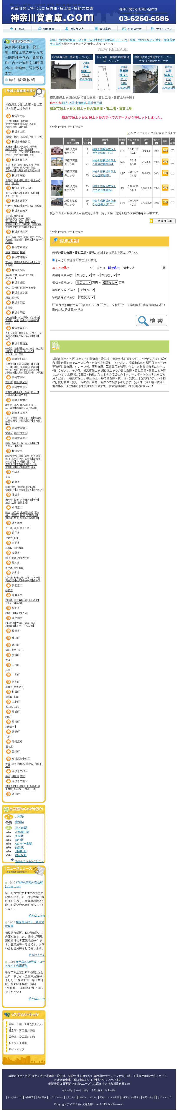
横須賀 (26, 467)
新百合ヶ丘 (17, 443)
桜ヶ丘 (9, 577)
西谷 (18, 193)
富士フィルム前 (24, 625)
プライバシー (56, 1097)
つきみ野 (35, 577)
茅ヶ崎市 (17, 522)
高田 (14, 236)
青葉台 (22, 333)
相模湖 (15, 776)
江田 (7, 338)
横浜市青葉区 (20, 328)
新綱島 (9, 242)
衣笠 (27, 456)
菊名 (32, 236)
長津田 (15, 287)
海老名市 (17, 595)
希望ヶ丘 (10, 278)
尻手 (24, 382)
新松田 (9, 696)
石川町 (33, 124)
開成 (7, 716)
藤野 (22, 776)
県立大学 (32, 464)
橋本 (7, 776)
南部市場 (36, 224)
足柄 (22, 515)
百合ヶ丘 (10, 446)
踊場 (7, 323)
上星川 (26, 193)
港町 (16, 367)
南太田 (15, 183)
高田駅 (19, 847)
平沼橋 (38, 136)
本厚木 (9, 567)
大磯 (7, 660)
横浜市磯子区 (20, 200)
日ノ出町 (10, 121)
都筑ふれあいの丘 (23, 351)
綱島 (26, 236)
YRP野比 (21, 461)
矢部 (7, 766)
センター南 (11, 354)
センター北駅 (23, 843)
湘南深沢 (22, 487)
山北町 (16, 701)
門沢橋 (9, 600)
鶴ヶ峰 (22, 275)
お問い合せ (148, 1097)
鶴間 (18, 580)
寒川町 (16, 645)
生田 (7, 423)
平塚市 (16, 471)
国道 (33, 167)
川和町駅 (20, 851)
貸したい (72, 1097)
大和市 (16, 572)
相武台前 (10, 613)
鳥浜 (21, 221)
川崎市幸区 (18, 377)
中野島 (22, 420)
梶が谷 (9, 405)
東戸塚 (15, 252)
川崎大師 (21, 364)
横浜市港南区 (20, 257)
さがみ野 (33, 600)
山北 (16, 706)
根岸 (24, 205)
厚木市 (16, 562)
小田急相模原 (32, 786)
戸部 (30, 136)
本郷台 (9, 307)
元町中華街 (11, 126)
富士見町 (21, 489)
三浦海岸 (18, 547)
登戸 (29, 420)
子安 (21, 152)
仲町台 (9, 348)
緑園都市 (33, 320)
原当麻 (20, 786)
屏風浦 (17, 205)
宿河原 (36, 420)
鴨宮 (7, 512)
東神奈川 (10, 146)
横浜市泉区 (18, 312)
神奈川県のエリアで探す (145, 40)
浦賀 (21, 456)
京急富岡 (10, 224)
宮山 (20, 650)
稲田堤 (37, 417)
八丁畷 (9, 367)
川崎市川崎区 (20, 359)
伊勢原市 (17, 585)
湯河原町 (17, 741)
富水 (37, 512)
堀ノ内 (30, 461)
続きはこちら (37, 915)
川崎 (35, 364)
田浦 (18, 467)
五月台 (28, 443)
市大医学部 (11, 221)
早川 (16, 518)
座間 (18, 613)
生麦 (37, 165)
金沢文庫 (18, 215)
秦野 (14, 557)
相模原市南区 (20, 781)
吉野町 (9, 180)
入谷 (24, 613)
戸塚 (7, 252)
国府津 (9, 518)
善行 (35, 499)
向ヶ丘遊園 (11, 417)
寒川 (7, 650)
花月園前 (21, 170)
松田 (16, 696)
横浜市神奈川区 (21, 141)
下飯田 (9, 320)
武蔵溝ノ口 (22, 408)
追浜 (7, 458)
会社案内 (42, 1097)
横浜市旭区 (18, 270)
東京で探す (67, 1090)
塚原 (33, 623)
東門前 (23, 369)
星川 (7, 195)
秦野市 (16, 552)
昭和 (29, 364)
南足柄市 (17, 617)
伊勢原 (9, 590)
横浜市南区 (18, 175)
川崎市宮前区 (20, 428)
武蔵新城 (10, 392)
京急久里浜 (17, 458)
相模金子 (18, 686)
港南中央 (27, 262)
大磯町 (16, 654)
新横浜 (28, 239)
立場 (16, 320)
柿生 (7, 443)
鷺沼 (24, 433)
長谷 (29, 489)
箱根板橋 (33, 518)
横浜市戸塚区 (20, 247)
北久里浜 (35, 456)
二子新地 (10, 408)
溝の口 (17, 405)
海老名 (17, 600)
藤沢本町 (22, 502)
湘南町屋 (38, 489)
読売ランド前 (26, 417)
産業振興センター (15, 218)
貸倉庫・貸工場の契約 (22, 1036)
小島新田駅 (22, 832)
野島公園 (21, 227)
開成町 (16, 711)
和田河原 (10, 623)
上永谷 (9, 265)
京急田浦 (10, 467)
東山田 (39, 348)
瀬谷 (7, 297)
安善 (14, 165)
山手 (18, 121)
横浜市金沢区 (20, 210)
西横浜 (9, 136)
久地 (30, 405)
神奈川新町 (11, 149)
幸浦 (27, 221)
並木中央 (10, 227)
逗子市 (16, 532)
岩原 (27, 623)
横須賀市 (17, 450)
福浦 (28, 218)
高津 (24, 405)
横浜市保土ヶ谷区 (22, 188)
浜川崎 (23, 367)
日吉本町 (38, 239)
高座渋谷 (10, 580)
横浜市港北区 (20, 231)
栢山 (7, 515)
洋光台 (9, 205)
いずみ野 (21, 317)
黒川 (18, 446)
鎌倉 (7, 487)
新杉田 (38, 205)
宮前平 (17, 433)
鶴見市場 (28, 165)
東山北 (9, 706)
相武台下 (18, 789)
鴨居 (22, 287)
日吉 (7, 236)
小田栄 (39, 372)
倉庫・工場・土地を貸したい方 (26, 1025)
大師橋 (30, 372)
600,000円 (85, 79)
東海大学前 (24, 557)
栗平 (35, 443)
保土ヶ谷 (10, 193)
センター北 (28, 348)
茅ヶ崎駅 (21, 828)
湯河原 (9, 746)
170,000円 (123, 87)
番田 (7, 763)
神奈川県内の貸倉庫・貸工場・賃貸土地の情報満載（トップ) (88, 40)
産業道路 (10, 364)
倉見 (14, 650)
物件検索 (29, 1097)
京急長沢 (21, 464)
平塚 (7, 477)
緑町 (30, 512)
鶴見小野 (25, 167)
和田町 (34, 193)
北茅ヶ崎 (25, 528)
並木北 (9, 215)
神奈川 (36, 152)
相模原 (21, 763)
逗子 (16, 537)
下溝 (33, 789)
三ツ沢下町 (11, 152)
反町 (32, 155)
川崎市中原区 (20, 387)
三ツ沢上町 (22, 146)
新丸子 (34, 392)
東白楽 (28, 152)
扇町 (16, 369)
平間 (18, 392)
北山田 (17, 348)
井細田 (23, 512)
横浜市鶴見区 (20, 159)
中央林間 (27, 580)
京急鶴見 (10, 170)
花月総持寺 (33, 170)
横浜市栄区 (18, 302)
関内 (25, 124)
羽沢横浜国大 (21, 155)
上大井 (9, 686)
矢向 (7, 165)
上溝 (14, 763)
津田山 (33, 408)
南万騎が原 (11, 275)
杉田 (30, 205)
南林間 (36, 580)
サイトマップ (16, 1049)
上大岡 (36, 262)
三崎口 (9, 547)
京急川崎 (33, 369)
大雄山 (19, 623)
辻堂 (14, 502)
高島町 (23, 136)
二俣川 (30, 275)
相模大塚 (18, 577)
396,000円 (168, 87)
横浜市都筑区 (20, 343)
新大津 (36, 458)
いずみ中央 (33, 317)
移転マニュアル (88, 1097)
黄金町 (17, 180)
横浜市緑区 (18, 282)
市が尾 (28, 336)
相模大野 (10, 786)
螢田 (34, 515)
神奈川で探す (82, 1090)
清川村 (16, 794)
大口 (21, 149)
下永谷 (9, 262)
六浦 (33, 221)
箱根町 (16, 721)
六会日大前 (26, 499)
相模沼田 (10, 625)
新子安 (33, 146)
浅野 (7, 167)
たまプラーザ (34, 333)
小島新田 (33, 367)
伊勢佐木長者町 (13, 124)
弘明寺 (26, 180)
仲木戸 (9, 155)
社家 (24, 600)
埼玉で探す (110, 1090)
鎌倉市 (16, 481)
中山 (7, 287)
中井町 (16, 674)
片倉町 (28, 149)
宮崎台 (9, 433)
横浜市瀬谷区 (20, 292)
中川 (21, 354)
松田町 (16, 691)
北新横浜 (18, 239)
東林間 (9, 789)
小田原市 (17, 507)
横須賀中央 (11, 456)
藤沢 (7, 502)
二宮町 (16, 664)
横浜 (16, 136)
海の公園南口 (23, 224)
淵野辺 (29, 763)
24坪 (124, 75)
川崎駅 (19, 816)
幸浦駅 (19, 822)
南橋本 (38, 763)
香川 (16, 528)
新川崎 (9, 382)
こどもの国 (11, 333)
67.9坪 (168, 75)
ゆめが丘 (10, 317)
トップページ (14, 1097)
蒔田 (7, 183)
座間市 (16, 607)
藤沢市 (16, 494)
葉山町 (16, 637)
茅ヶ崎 (9, 528)
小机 (38, 236)
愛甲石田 (18, 567)
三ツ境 (15, 297)
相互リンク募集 (18, 1043)
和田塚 (32, 487)
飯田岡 (23, 518)
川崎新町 (10, 372)
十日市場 (31, 287)
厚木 (18, 603)
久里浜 (28, 458)
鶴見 (20, 165)
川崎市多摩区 (20, 412)
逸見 (33, 467)
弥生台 (23, 320)
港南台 (17, 262)
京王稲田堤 (11, 420)
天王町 (15, 195)
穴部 (28, 515)
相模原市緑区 (20, 771)
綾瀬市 (16, 630)
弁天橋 (15, 167)
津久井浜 (10, 461)
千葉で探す (97, 1090)
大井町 (16, 681)
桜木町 (26, 121)
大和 (27, 577)
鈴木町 (9, 369)
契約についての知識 (109, 1097)
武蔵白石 (21, 372)
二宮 (7, 670)
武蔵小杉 (10, 395)
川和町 (9, 351)
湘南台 (9, 499)
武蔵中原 (21, 395)
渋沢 (7, 557)
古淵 (27, 789)
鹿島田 (17, 382)
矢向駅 (19, 836)
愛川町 (16, 751)
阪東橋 (22, 126)
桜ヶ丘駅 (20, 855)
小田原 (15, 512)
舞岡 (22, 252)
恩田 (35, 336)
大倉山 (9, 239)
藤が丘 (19, 336)
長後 (16, 499)
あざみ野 (10, 336)
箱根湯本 (10, 726)
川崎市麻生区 (20, 438)
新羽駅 (19, 839)
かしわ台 (10, 603)
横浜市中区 (18, 116)
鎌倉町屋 (10, 489)
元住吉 (26, 392)
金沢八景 (32, 227)
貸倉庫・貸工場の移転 (22, 1030)
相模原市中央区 (21, 758)
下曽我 (15, 515)
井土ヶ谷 (35, 180)
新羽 (20, 236)
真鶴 (7, 736)
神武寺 (9, 537)
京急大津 (10, 464)
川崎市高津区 (20, 400)
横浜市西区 (18, 131)
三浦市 (16, 542)
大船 (14, 487)
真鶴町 (16, 731)
